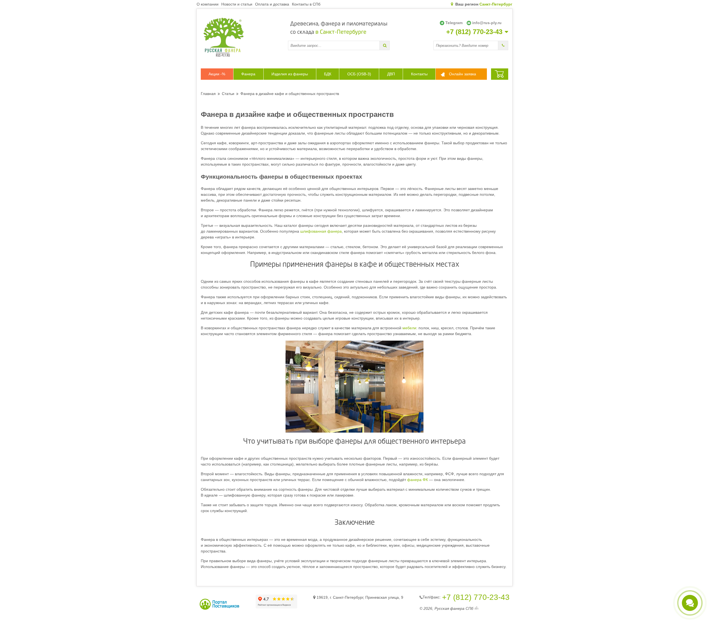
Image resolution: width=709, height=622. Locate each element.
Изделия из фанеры (289, 74)
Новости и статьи (236, 4)
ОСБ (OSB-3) (359, 74)
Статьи (228, 93)
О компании (208, 4)
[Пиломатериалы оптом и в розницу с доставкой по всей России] (244, 37)
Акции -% (217, 74)
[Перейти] (385, 45)
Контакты (419, 74)
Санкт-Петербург (495, 4)
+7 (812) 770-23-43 (474, 32)
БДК (327, 74)
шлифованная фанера (321, 231)
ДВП (391, 74)
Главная (208, 93)
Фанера (248, 74)
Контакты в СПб (306, 4)
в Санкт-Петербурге (340, 32)
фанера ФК (417, 479)
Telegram (454, 22)
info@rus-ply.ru (487, 22)
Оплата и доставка (272, 4)
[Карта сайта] (476, 608)
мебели (409, 328)
